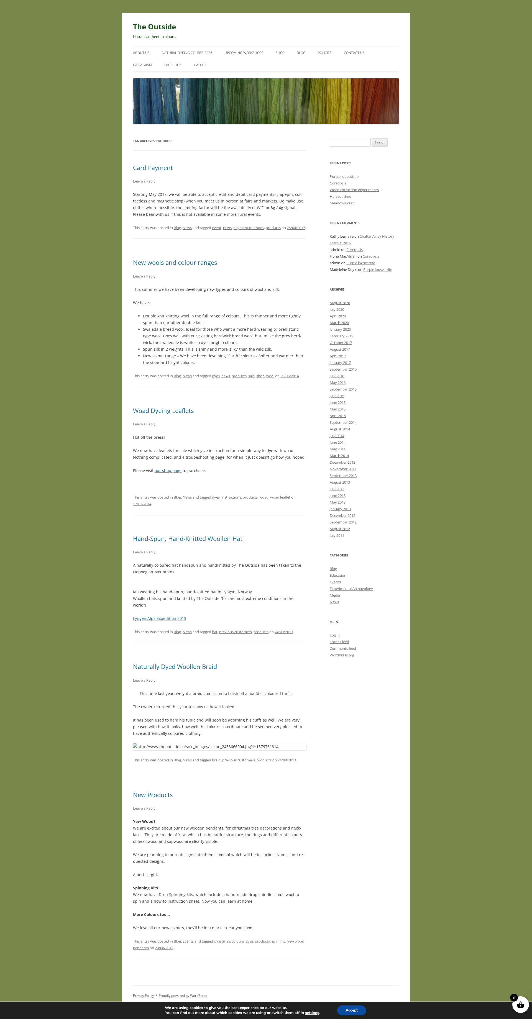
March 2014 (339, 455)
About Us (141, 52)
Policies (325, 52)
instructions (231, 497)
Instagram (142, 65)
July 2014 (337, 435)
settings (312, 1012)
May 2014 (338, 448)
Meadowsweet (342, 203)
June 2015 (338, 402)
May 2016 (338, 382)
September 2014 (343, 422)
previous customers (235, 631)
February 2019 (341, 335)
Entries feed (339, 641)
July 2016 (337, 375)
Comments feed (343, 648)
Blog (301, 52)
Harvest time (340, 196)
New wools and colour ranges (175, 262)
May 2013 (338, 502)
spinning (279, 941)
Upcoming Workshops (244, 52)
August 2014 (340, 429)
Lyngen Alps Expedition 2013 (159, 618)
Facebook (172, 65)
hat (215, 631)
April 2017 (338, 355)
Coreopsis (338, 183)
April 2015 (338, 415)
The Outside (154, 27)
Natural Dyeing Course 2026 (187, 52)
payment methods (248, 227)
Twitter (200, 65)
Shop (280, 52)
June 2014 (338, 442)
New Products (153, 794)
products (273, 227)
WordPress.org (342, 655)
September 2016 (343, 369)
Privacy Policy (143, 995)
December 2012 (342, 515)
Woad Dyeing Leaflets (163, 410)
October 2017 (341, 342)
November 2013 (343, 468)
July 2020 (337, 309)
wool (270, 375)
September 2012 (343, 522)
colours (238, 941)
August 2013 (340, 482)
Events (188, 941)
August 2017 (340, 349)
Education (338, 575)
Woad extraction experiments (354, 189)
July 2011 (337, 535)
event (216, 227)
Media (335, 595)
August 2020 (340, 302)
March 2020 (339, 322)
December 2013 (342, 462)
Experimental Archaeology (351, 588)
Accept (352, 1010)
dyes (216, 375)
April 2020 (338, 316)
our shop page (168, 470)
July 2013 (337, 488)
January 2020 (340, 329)
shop (260, 375)
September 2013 (343, 475)
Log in (335, 635)
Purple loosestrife (344, 176)
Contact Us (354, 52)
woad (263, 497)
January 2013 (340, 508)
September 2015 (343, 389)
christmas (222, 941)
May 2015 (338, 409)
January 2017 (340, 362)
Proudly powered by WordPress (183, 995)
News (187, 227)
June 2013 (338, 495)
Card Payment (153, 167)
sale (251, 375)
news (227, 227)
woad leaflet (280, 497)
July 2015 (337, 395)
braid (216, 760)
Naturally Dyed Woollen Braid (175, 666)
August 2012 (340, 528)
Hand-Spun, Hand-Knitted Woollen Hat (187, 538)
